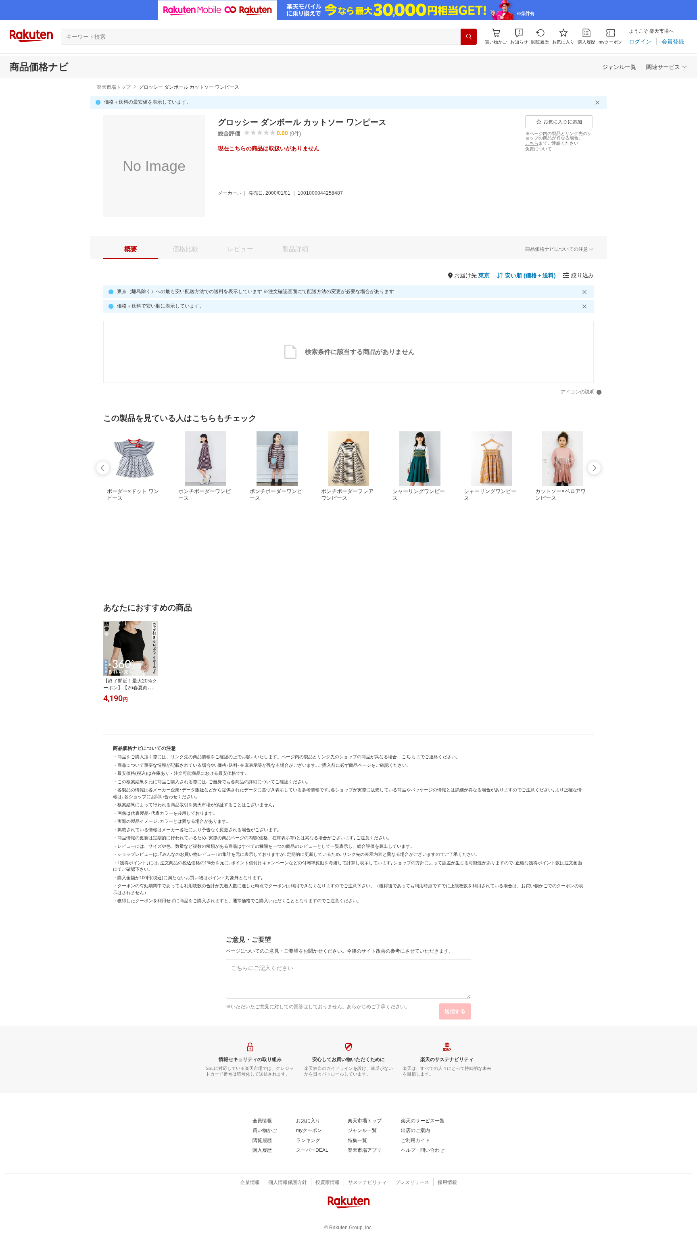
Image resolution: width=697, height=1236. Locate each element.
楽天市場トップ (114, 87)
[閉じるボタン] (599, 102)
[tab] (130, 249)
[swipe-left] (102, 468)
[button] (519, 36)
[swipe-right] (594, 468)
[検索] (469, 37)
